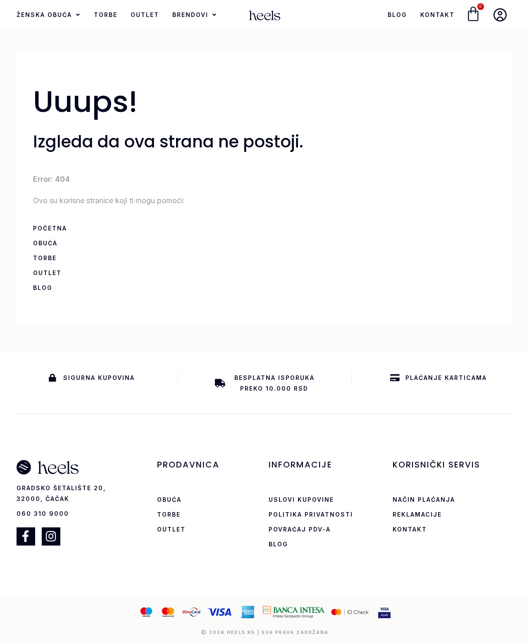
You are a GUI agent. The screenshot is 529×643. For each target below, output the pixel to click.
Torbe (105, 14)
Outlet (145, 14)
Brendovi (190, 14)
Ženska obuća (44, 14)
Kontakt (437, 14)
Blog (397, 14)
